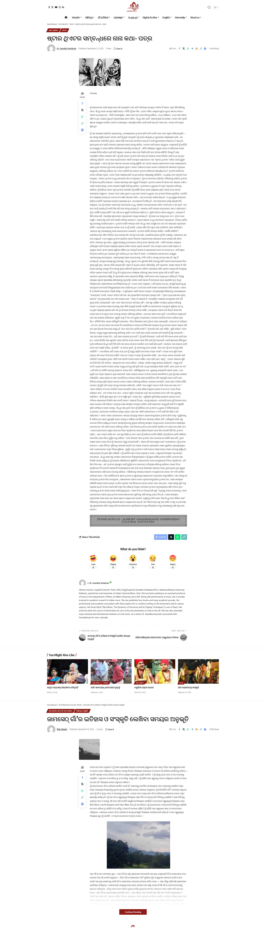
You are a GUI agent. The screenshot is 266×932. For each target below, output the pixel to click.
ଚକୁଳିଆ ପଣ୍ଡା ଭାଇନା (144, 687)
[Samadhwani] (133, 7)
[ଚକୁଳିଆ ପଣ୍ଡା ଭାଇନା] (154, 671)
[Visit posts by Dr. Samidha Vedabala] (82, 583)
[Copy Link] (201, 48)
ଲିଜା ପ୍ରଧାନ (62, 729)
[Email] (196, 48)
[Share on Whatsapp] (188, 48)
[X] (52, 7)
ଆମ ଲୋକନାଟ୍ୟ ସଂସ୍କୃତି (188, 687)
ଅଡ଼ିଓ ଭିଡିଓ (96, 683)
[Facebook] (49, 7)
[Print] (205, 48)
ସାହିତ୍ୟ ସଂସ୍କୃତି (82, 711)
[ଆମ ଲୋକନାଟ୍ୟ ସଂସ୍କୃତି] (198, 671)
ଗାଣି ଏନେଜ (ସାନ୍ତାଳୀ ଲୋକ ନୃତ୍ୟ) (105, 687)
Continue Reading (133, 912)
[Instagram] (59, 7)
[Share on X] (184, 48)
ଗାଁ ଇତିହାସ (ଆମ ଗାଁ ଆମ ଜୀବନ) (60, 711)
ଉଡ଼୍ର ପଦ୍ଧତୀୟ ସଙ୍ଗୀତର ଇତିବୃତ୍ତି (62, 687)
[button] (209, 7)
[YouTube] (56, 7)
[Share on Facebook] (179, 48)
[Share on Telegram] (192, 48)
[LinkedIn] (63, 7)
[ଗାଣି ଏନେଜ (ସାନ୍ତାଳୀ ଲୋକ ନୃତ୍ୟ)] (111, 671)
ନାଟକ (64, 30)
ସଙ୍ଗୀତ (51, 683)
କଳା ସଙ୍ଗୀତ (53, 30)
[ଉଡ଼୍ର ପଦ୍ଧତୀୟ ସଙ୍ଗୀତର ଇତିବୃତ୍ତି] (67, 671)
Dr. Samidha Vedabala (66, 48)
